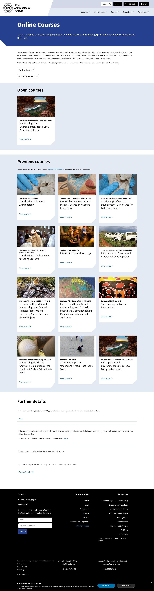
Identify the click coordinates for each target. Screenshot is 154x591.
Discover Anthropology (118, 505)
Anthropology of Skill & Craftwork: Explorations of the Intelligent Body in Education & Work (35, 367)
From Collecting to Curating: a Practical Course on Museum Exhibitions (75, 205)
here (66, 438)
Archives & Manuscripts (118, 513)
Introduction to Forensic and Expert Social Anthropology (116, 254)
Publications (122, 521)
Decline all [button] (126, 585)
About (86, 500)
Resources (142, 12)
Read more (29, 589)
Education (127, 12)
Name (20, 516)
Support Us (84, 509)
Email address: (23, 523)
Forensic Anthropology (79, 521)
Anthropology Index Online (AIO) (114, 500)
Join (87, 505)
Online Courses (82, 526)
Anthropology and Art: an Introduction (114, 305)
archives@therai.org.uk (111, 564)
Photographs (122, 517)
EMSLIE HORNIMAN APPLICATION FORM (112, 539)
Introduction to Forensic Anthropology (32, 203)
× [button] (151, 582)
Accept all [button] (106, 585)
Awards (86, 517)
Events (113, 12)
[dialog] (77, 585)
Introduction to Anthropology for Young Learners (34, 257)
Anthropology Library (119, 509)
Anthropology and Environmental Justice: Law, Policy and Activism (34, 127)
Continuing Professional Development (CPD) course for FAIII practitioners (117, 205)
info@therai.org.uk (28, 499)
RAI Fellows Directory (119, 526)
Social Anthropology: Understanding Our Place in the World (76, 366)
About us (84, 12)
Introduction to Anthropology (75, 253)
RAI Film (124, 530)
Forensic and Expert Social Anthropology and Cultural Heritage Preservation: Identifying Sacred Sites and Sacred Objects (34, 310)
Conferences (99, 12)
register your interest (55, 169)
